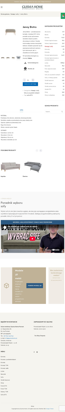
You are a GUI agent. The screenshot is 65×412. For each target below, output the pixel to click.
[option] (10, 31)
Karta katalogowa (33, 62)
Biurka (46, 34)
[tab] (21, 110)
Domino (25, 176)
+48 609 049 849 (23, 1)
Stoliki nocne (48, 83)
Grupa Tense (49, 408)
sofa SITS (30, 95)
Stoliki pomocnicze (50, 86)
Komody (47, 49)
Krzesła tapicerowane (51, 55)
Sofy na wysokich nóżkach (31, 93)
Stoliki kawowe (49, 80)
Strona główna (5, 14)
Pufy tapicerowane (50, 69)
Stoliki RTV (48, 89)
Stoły (46, 92)
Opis (21, 110)
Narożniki (47, 66)
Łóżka (46, 63)
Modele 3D (31, 68)
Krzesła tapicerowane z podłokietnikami (52, 59)
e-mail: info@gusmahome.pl (44, 1)
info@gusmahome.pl (11, 338)
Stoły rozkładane (50, 95)
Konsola (47, 52)
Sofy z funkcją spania (51, 77)
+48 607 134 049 (32, 1)
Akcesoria (47, 31)
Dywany (47, 37)
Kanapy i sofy (15, 14)
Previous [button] (2, 40)
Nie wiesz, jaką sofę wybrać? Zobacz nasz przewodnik (32, 222)
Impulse (3, 176)
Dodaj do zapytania (30, 84)
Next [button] (18, 40)
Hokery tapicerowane (51, 43)
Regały (47, 71)
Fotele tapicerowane (51, 40)
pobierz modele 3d (34, 285)
